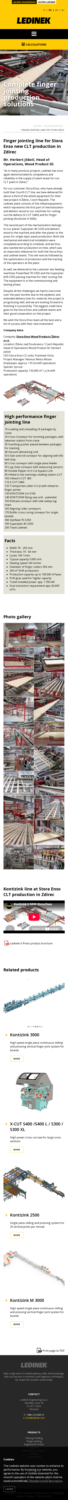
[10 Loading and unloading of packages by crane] (18, 635)
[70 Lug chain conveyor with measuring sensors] (18, 709)
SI (44, 10)
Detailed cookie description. (46, 1481)
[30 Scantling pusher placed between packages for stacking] (18, 660)
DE (56, 10)
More (17, 1058)
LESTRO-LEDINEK (46, 2)
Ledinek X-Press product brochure (31, 943)
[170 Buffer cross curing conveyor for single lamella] (18, 832)
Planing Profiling (34, 1438)
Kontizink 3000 (24, 1034)
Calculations (35, 44)
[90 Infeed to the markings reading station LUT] (18, 734)
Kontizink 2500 (24, 1215)
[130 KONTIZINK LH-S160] (18, 783)
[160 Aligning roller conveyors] (49, 808)
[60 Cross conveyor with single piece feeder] (49, 684)
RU (63, 10)
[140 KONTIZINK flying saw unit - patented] (49, 783)
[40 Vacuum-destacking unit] (49, 660)
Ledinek (37, 126)
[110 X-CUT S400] (18, 758)
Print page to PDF (54, 1350)
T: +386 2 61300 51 (34, 1414)
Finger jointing (53, 126)
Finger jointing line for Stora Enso (42, 130)
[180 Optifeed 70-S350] (49, 832)
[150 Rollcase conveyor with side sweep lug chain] (18, 808)
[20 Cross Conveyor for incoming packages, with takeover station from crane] (49, 635)
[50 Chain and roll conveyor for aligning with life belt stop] (18, 684)
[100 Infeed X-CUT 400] (49, 734)
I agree (9, 1489)
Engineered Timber (34, 1444)
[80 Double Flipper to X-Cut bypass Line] (49, 709)
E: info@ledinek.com (34, 1417)
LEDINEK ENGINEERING (24, 2)
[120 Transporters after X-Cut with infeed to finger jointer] (49, 758)
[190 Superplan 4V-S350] (18, 857)
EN (50, 10)
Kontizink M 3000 (27, 1300)
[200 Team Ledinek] (49, 857)
